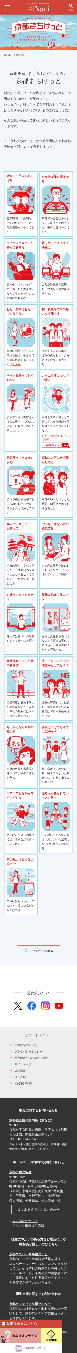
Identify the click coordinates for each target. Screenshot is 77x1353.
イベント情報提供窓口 (28, 1225)
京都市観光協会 (20, 1172)
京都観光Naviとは (26, 1045)
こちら (16, 364)
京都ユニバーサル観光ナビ (28, 1254)
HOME (7, 55)
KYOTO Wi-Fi (23, 1083)
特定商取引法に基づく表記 (31, 1058)
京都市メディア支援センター (30, 1304)
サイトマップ (23, 1064)
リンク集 (20, 1077)
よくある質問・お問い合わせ (38, 1209)
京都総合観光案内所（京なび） (31, 1120)
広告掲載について (25, 1221)
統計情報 (20, 1070)
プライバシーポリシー (28, 1051)
